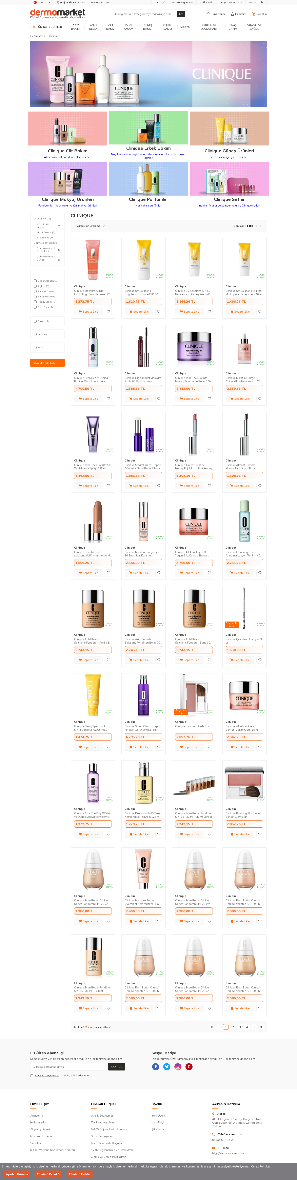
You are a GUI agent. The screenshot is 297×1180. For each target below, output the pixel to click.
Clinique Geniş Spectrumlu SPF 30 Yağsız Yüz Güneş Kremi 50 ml (90, 728)
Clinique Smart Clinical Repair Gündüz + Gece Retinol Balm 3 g (143, 466)
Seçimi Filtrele (44, 363)
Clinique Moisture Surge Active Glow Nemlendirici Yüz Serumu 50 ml (243, 379)
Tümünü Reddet (80, 1174)
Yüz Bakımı (45, 237)
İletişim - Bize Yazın (231, 2)
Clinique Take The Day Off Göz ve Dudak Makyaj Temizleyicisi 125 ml (92, 815)
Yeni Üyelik (158, 1115)
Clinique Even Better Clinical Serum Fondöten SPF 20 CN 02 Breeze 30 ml (243, 902)
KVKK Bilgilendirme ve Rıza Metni (112, 1150)
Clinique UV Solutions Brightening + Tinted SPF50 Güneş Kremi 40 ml (142, 292)
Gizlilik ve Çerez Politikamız (108, 1157)
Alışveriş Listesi (40, 1129)
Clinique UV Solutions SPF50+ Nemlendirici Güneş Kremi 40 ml (193, 292)
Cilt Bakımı (110, 27)
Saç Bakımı (233, 27)
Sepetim (35, 1143)
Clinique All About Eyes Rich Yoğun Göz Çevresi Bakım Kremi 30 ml (192, 553)
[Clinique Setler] (229, 179)
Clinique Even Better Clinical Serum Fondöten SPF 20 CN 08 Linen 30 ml (142, 989)
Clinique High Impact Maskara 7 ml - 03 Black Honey (143, 379)
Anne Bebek (93, 27)
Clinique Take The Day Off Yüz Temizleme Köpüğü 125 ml (92, 466)
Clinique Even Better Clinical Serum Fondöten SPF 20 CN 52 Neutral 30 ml (243, 989)
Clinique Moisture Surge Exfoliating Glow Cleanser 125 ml (92, 292)
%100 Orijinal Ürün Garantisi (109, 1129)
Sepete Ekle (90, 311)
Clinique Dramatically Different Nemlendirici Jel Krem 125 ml (143, 815)
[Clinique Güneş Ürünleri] (229, 129)
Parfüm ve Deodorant (209, 27)
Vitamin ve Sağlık (254, 27)
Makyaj (185, 26)
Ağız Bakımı (75, 27)
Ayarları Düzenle (17, 1174)
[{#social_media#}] (156, 1067)
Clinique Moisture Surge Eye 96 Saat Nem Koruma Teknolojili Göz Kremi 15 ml (142, 553)
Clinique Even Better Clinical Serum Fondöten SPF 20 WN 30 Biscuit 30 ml (193, 902)
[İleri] (254, 1026)
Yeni (40, 347)
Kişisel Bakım (167, 27)
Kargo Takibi (256, 2)
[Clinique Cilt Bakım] (67, 129)
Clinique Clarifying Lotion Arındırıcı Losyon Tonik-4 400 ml (244, 553)
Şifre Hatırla (159, 1129)
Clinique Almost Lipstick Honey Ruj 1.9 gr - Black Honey (240, 466)
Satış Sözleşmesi (102, 1136)
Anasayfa (160, 2)
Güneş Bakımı (147, 27)
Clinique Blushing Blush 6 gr (192, 726)
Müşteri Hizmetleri (42, 1136)
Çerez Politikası (261, 1166)
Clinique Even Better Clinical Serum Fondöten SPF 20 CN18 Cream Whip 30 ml (194, 989)
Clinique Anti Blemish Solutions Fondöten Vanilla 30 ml (92, 640)
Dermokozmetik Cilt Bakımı (49, 250)
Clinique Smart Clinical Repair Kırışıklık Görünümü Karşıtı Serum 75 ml (143, 728)
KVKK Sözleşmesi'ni (47, 1075)
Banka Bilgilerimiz (182, 2)
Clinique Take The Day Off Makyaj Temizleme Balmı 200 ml (193, 379)
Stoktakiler (44, 321)
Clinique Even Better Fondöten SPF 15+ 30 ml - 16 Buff (93, 989)
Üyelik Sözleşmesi (102, 1115)
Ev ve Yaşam (128, 27)
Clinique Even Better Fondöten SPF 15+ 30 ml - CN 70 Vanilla (194, 815)
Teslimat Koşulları (102, 1122)
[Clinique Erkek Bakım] (148, 128)
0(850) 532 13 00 (223, 1140)
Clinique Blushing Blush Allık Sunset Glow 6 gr (243, 815)
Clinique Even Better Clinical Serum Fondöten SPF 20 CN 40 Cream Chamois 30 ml (91, 902)
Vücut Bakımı (46, 232)
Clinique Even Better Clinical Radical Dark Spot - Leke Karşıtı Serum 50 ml (91, 379)
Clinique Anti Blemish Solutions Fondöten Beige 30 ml (142, 640)
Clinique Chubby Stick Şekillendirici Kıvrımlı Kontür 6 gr (92, 553)
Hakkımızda (207, 2)
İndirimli (42, 334)
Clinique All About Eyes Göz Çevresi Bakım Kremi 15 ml (243, 728)
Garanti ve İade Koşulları (107, 1143)
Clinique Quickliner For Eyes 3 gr (244, 640)
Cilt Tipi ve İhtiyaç (49, 225)
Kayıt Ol (116, 1066)
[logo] (57, 14)
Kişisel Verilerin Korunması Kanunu (52, 1150)
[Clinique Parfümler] (148, 179)
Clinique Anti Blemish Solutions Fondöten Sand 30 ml (192, 640)
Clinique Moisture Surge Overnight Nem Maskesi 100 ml (142, 902)
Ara (181, 14)
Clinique (79, 286)
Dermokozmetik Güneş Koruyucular (49, 259)
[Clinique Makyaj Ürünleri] (67, 179)
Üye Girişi (158, 1122)
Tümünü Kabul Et (48, 1174)
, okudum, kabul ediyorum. (62, 1075)
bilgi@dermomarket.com (228, 1153)
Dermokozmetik (46, 242)
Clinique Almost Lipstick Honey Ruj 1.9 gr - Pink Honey (193, 466)
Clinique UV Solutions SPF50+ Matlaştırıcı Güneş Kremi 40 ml (244, 292)
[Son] (261, 1026)
